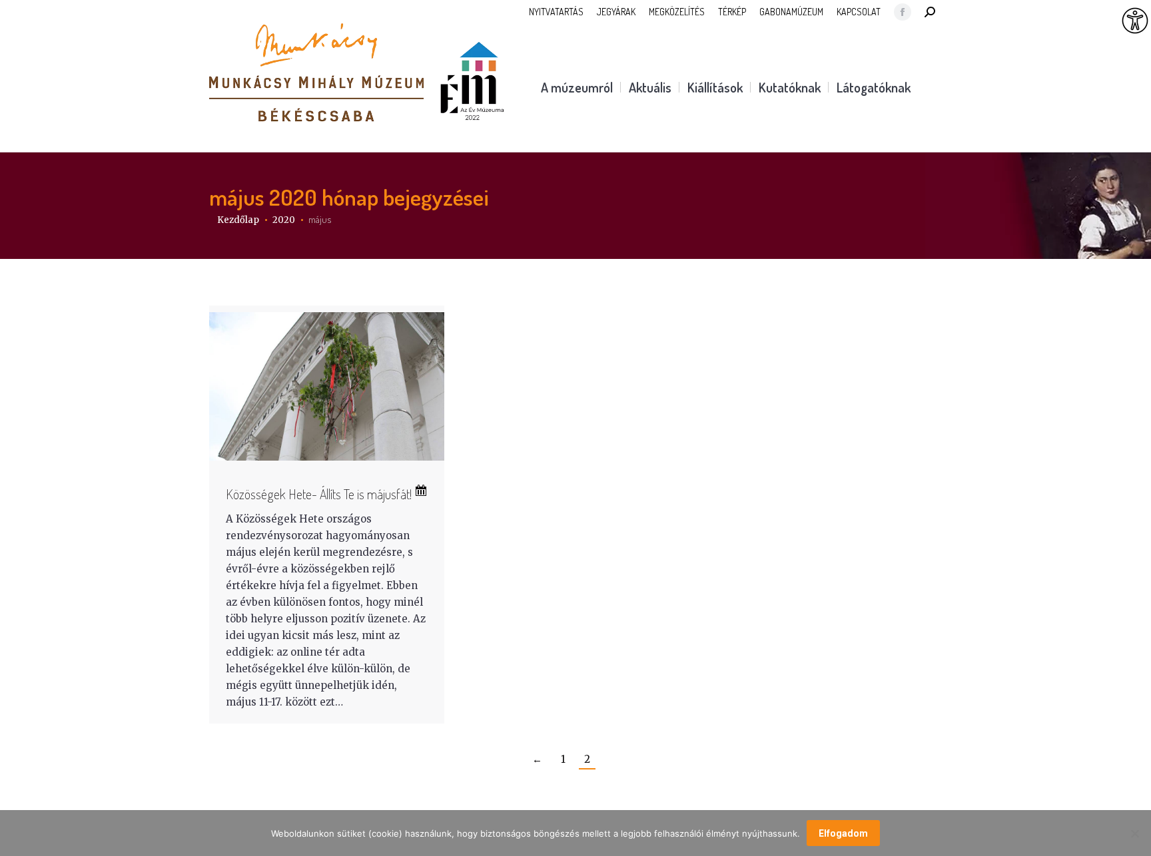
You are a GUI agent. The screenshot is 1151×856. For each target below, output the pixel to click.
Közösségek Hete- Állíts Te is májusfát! (320, 494)
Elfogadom (843, 833)
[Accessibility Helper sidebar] (1135, 21)
